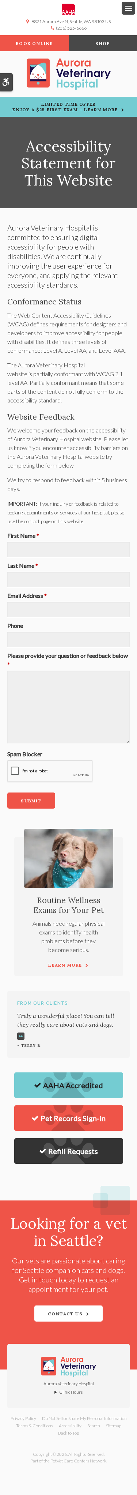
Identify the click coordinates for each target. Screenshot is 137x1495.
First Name (23, 535)
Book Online (34, 43)
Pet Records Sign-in (73, 1118)
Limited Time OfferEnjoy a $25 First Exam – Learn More (65, 106)
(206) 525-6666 (71, 28)
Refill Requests (73, 1151)
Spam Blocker (24, 753)
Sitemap (113, 1425)
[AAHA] (68, 9)
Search (93, 1425)
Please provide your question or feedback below (67, 660)
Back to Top (68, 1433)
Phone (15, 625)
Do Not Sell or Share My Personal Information (84, 1418)
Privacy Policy (23, 1418)
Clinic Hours (71, 1392)
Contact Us (65, 1313)
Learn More (65, 965)
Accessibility (70, 1425)
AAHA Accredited (73, 1085)
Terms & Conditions (34, 1425)
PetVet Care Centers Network (78, 1461)
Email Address (27, 595)
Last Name (22, 565)
